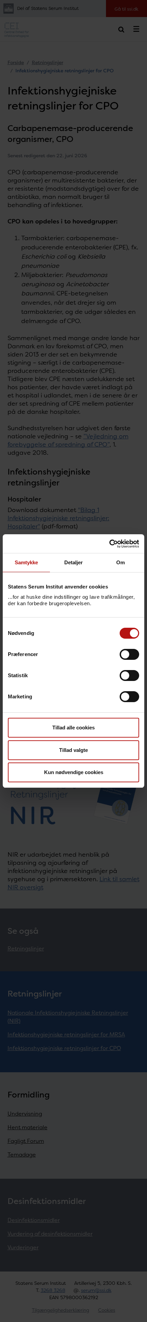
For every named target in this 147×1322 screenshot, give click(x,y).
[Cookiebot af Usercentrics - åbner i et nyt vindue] (109, 543)
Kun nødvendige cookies (73, 772)
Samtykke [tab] (26, 562)
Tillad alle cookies (73, 727)
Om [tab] (120, 562)
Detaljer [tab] (73, 562)
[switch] (129, 654)
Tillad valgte (73, 750)
